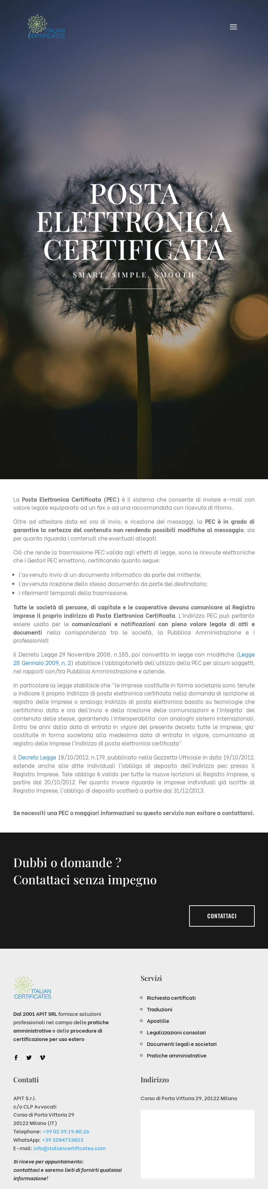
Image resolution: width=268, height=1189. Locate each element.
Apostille (158, 1020)
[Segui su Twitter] (29, 1058)
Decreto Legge (37, 757)
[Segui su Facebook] (15, 1058)
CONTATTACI (222, 916)
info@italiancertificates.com (70, 1148)
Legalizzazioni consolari (176, 1032)
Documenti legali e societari (182, 1043)
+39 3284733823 (62, 1139)
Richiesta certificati (171, 997)
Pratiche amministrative (177, 1055)
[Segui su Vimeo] (42, 1058)
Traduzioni (159, 1009)
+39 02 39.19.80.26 (66, 1131)
